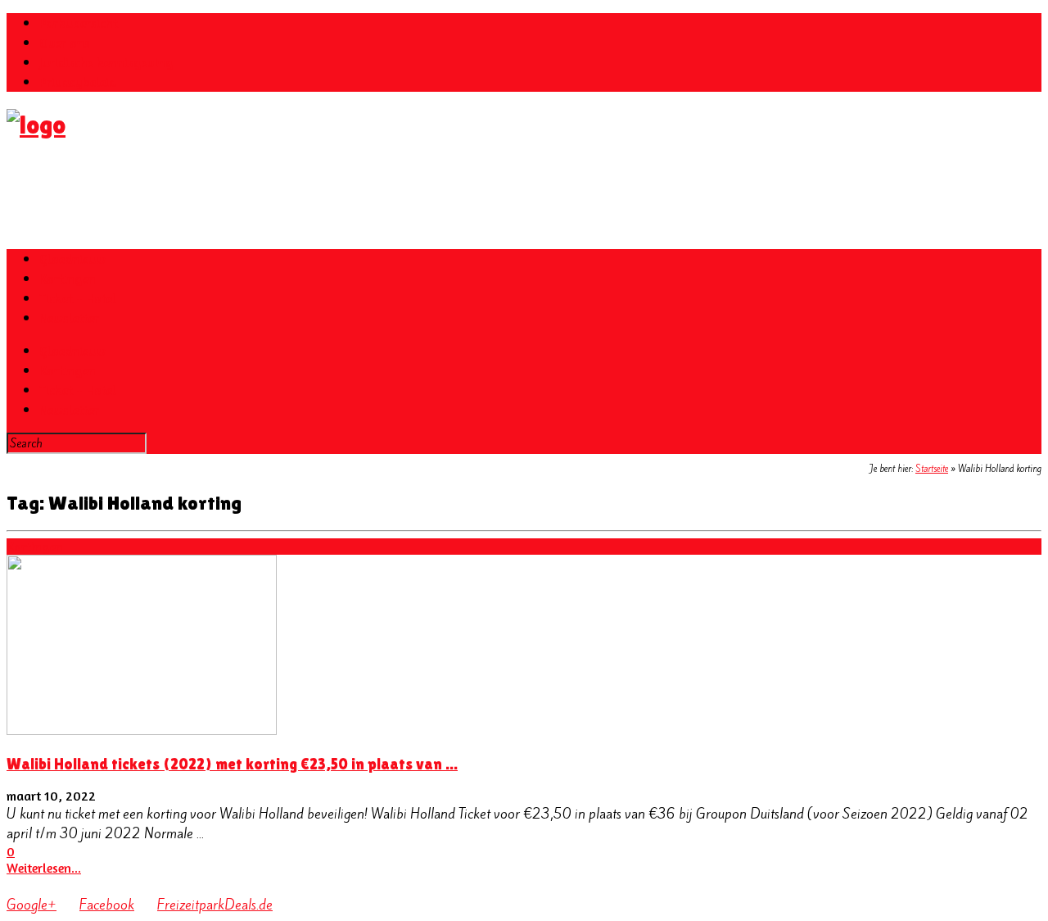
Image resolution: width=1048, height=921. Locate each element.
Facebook (106, 904)
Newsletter (69, 318)
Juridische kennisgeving (106, 62)
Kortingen (67, 278)
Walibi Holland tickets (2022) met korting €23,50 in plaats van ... (232, 764)
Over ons (64, 42)
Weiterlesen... (44, 868)
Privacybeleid (77, 82)
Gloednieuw (72, 259)
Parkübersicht (78, 23)
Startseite (931, 468)
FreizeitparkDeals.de (215, 904)
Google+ (31, 904)
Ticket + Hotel (77, 298)
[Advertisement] (305, 194)
